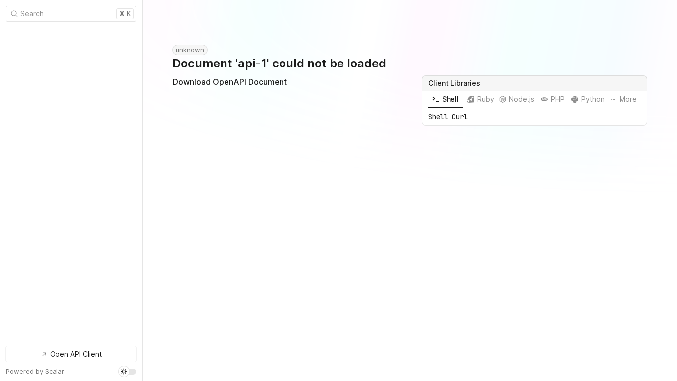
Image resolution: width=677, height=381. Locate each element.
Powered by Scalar (35, 371)
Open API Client (76, 354)
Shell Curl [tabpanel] (448, 116)
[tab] (445, 99)
